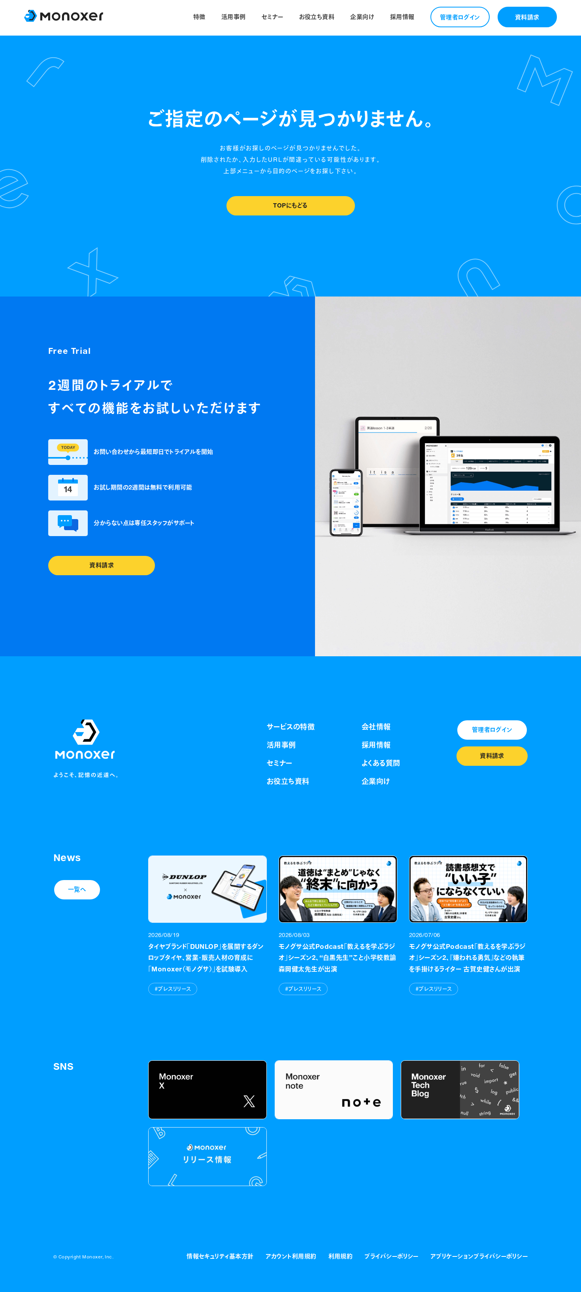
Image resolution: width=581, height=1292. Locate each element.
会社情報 (376, 726)
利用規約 (340, 1256)
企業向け (362, 17)
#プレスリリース (173, 989)
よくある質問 (381, 763)
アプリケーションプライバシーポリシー (479, 1256)
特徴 (199, 17)
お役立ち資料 (317, 17)
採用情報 (402, 17)
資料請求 (527, 17)
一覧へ (77, 889)
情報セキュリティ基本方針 (220, 1256)
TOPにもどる (290, 205)
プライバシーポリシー (391, 1256)
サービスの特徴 (291, 726)
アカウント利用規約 (291, 1256)
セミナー (272, 17)
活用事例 (233, 17)
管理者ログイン (460, 17)
